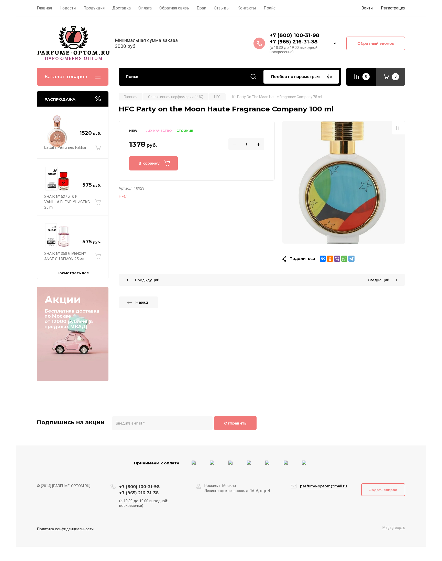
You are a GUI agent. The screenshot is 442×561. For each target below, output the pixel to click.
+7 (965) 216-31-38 (294, 42)
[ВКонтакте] (323, 259)
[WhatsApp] (344, 259)
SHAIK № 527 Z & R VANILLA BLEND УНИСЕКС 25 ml (67, 202)
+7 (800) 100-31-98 (295, 35)
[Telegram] (351, 259)
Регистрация (393, 8)
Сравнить (398, 127)
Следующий (378, 280)
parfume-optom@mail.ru (323, 486)
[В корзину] (98, 147)
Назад (141, 302)
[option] (343, 182)
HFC (123, 196)
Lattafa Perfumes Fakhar (65, 147)
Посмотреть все (73, 273)
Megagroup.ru (393, 527)
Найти (253, 77)
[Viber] (337, 259)
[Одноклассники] (330, 259)
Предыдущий (147, 280)
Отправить (235, 423)
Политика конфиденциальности (65, 529)
